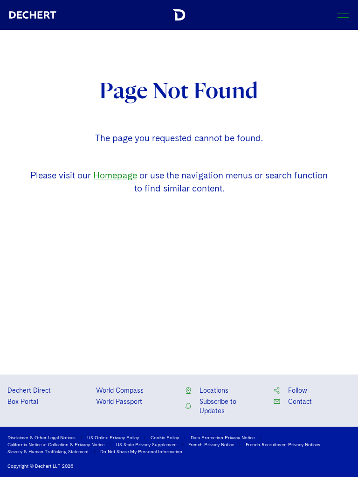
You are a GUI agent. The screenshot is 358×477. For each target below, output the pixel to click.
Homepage (115, 175)
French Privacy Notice (211, 444)
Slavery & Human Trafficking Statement (48, 451)
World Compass (120, 390)
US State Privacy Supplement (146, 444)
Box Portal (22, 401)
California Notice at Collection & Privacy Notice (55, 444)
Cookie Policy (165, 437)
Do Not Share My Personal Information (141, 451)
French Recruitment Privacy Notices (283, 444)
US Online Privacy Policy (113, 437)
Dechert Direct (29, 390)
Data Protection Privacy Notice (223, 437)
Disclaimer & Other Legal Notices (41, 437)
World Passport (119, 401)
